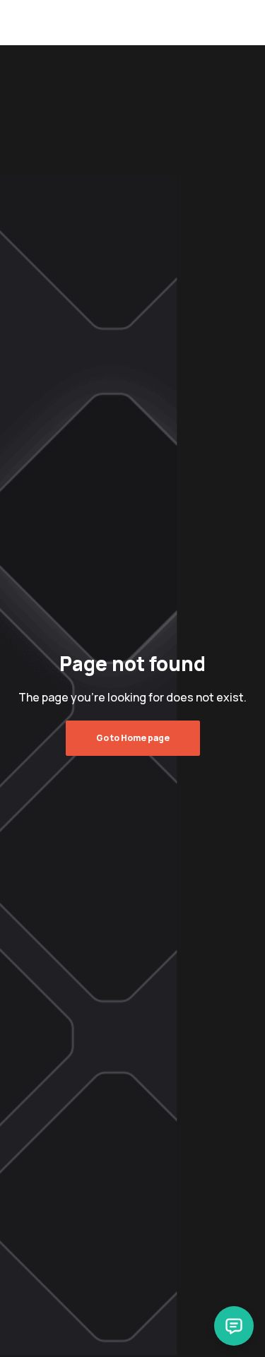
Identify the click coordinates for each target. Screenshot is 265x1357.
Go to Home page (133, 738)
